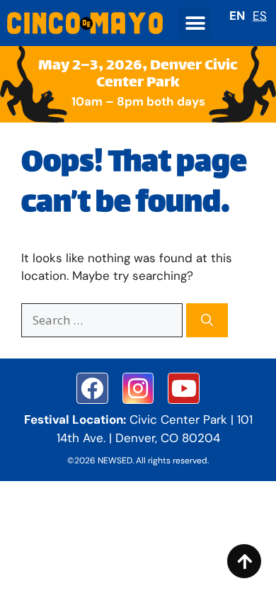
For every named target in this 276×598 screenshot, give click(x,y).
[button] (195, 23)
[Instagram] (138, 389)
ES (260, 15)
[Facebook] (92, 389)
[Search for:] (103, 320)
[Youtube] (184, 389)
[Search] (207, 320)
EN (237, 15)
